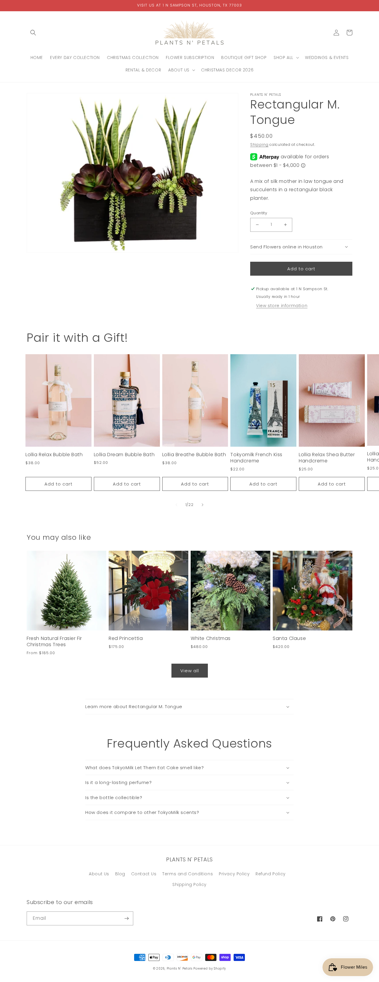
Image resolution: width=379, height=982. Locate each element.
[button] (33, 32)
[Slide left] (176, 504)
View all (189, 671)
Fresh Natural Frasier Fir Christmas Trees (54, 641)
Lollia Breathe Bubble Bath (194, 455)
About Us (99, 874)
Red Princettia (126, 638)
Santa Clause (289, 638)
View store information (281, 306)
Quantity (258, 213)
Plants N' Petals (179, 968)
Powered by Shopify (209, 968)
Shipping (259, 144)
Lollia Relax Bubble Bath (54, 455)
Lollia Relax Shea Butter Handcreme (327, 458)
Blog (120, 874)
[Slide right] (202, 504)
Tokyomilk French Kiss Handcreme (256, 458)
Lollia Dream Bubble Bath (124, 455)
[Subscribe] (126, 918)
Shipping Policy (189, 884)
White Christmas (211, 638)
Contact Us (144, 874)
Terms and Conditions (187, 874)
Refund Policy (271, 874)
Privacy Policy (234, 874)
